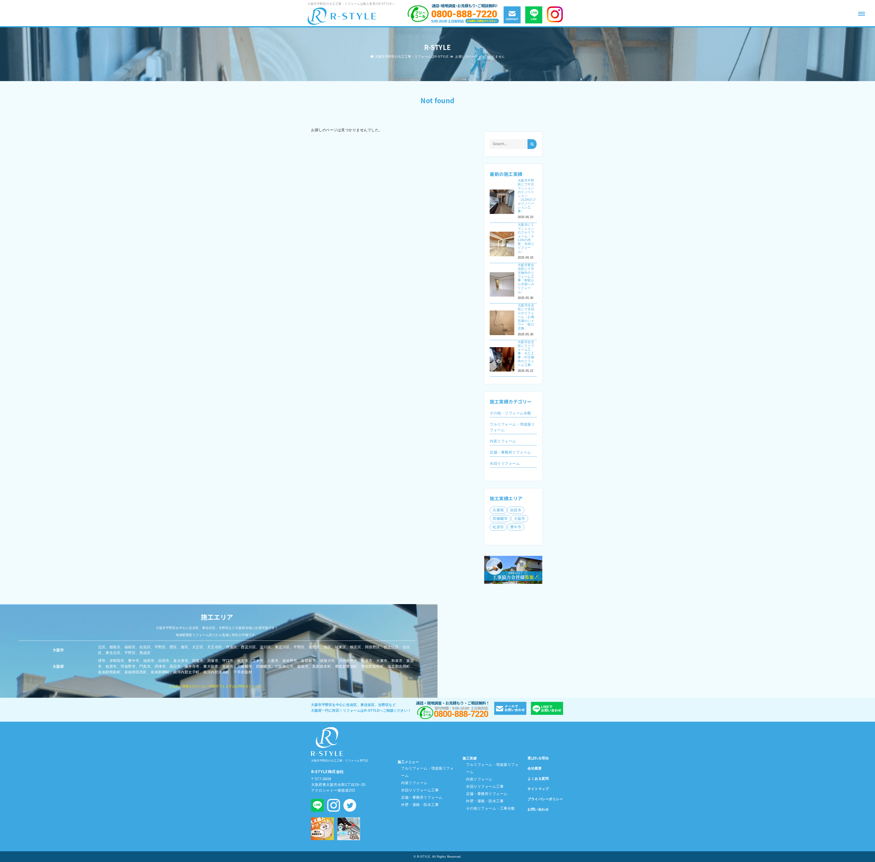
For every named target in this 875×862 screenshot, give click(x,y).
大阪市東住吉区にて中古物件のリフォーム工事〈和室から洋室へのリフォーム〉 (526, 278)
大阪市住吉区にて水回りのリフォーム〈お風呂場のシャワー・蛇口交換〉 (526, 316)
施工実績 (470, 758)
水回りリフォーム (505, 463)
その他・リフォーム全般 (510, 413)
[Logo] (342, 16)
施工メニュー (408, 762)
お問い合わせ (538, 809)
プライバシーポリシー (545, 799)
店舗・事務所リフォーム (510, 452)
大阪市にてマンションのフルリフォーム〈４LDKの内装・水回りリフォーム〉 (526, 238)
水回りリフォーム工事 (420, 790)
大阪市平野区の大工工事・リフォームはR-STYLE (412, 56)
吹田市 (516, 510)
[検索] (532, 144)
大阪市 (519, 519)
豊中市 (516, 527)
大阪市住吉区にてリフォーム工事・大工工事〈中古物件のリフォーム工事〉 (526, 353)
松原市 (498, 527)
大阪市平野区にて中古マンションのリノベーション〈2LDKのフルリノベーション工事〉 (527, 196)
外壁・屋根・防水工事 (420, 805)
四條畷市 (500, 519)
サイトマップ (538, 789)
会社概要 (535, 768)
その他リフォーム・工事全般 (490, 808)
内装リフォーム (503, 441)
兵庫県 (498, 510)
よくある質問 (538, 778)
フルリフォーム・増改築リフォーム (512, 427)
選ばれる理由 (538, 758)
